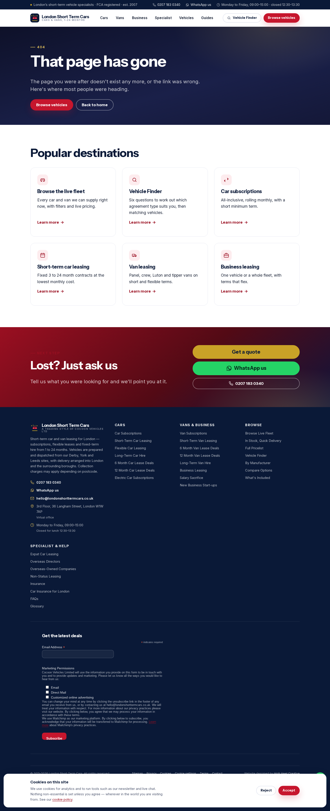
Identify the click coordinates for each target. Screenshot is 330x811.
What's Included (257, 478)
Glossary (37, 606)
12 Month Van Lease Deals (200, 456)
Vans (120, 18)
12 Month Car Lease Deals (135, 470)
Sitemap (137, 773)
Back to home (95, 104)
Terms (204, 773)
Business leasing (256, 274)
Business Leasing (193, 470)
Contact (217, 773)
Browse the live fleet (73, 202)
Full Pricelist (254, 448)
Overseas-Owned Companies (53, 569)
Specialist (163, 18)
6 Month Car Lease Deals (134, 463)
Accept (289, 790)
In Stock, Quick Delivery (263, 441)
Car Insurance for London (49, 591)
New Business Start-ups (198, 485)
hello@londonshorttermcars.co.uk (64, 498)
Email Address (53, 647)
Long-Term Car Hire (130, 456)
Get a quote (246, 352)
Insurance (37, 584)
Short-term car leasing (73, 274)
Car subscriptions (256, 202)
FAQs (34, 599)
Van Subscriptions (193, 433)
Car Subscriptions (128, 433)
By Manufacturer (258, 463)
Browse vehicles (281, 18)
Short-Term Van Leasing (198, 441)
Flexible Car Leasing (130, 448)
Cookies (165, 773)
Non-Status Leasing (45, 576)
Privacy (151, 773)
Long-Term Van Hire (195, 463)
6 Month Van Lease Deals (199, 448)
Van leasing (164, 274)
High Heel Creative (287, 773)
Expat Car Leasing (44, 554)
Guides (207, 18)
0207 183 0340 (168, 5)
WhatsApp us (201, 5)
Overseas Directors (45, 562)
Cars (104, 18)
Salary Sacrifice (191, 478)
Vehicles (186, 18)
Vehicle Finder (245, 18)
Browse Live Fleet (259, 433)
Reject (266, 790)
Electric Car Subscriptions (134, 478)
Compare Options (258, 470)
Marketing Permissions (58, 668)
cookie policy (62, 800)
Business (139, 18)
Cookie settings (185, 773)
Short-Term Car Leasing (133, 441)
